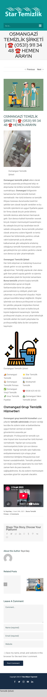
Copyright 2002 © (23, 677)
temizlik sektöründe (20, 422)
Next (39, 69)
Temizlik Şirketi (7, 691)
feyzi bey (9, 511)
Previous (31, 69)
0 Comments (14, 514)
